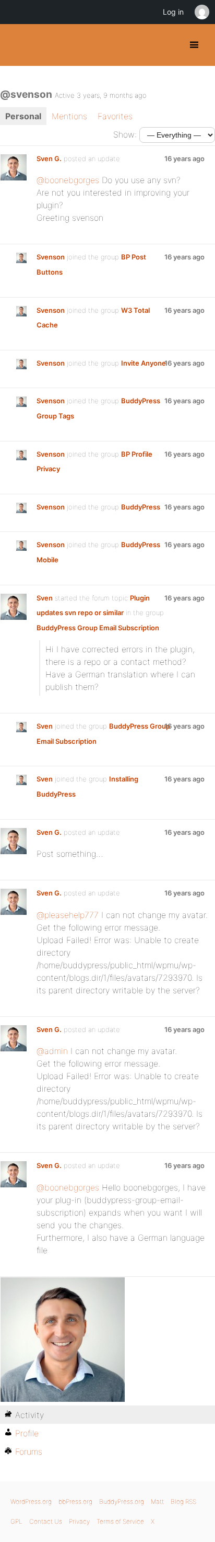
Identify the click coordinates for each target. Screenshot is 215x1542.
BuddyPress (140, 507)
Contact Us (45, 1521)
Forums (28, 1451)
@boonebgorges (68, 180)
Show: (125, 134)
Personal (23, 116)
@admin (52, 1051)
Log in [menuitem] (173, 11)
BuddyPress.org (17, 45)
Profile (27, 1433)
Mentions (69, 116)
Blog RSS (183, 1501)
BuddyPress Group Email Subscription (98, 627)
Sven (45, 598)
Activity (29, 1415)
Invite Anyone (143, 363)
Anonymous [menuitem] (201, 12)
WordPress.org (31, 1501)
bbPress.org (75, 1501)
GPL (16, 1521)
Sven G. (49, 158)
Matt (157, 1501)
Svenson (51, 257)
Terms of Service (120, 1521)
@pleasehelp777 (68, 915)
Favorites (115, 116)
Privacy (79, 1521)
